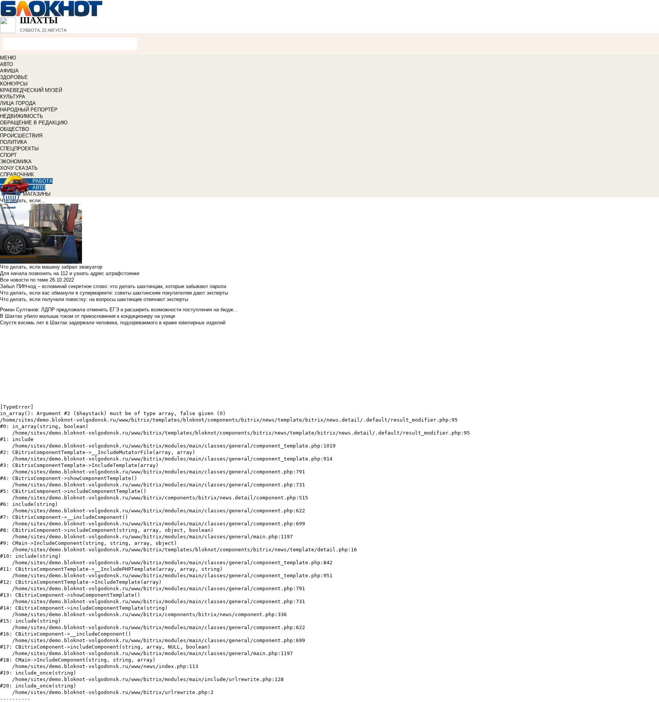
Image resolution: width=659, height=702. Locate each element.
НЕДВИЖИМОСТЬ (21, 116)
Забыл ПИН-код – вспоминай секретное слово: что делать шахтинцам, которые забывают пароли (113, 286)
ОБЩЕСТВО (14, 129)
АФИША (9, 71)
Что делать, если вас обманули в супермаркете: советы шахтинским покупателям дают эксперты (114, 293)
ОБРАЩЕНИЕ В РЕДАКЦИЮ (34, 123)
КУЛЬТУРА (12, 97)
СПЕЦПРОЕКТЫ (19, 148)
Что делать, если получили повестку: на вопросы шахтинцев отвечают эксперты (94, 299)
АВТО (6, 64)
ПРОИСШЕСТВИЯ (21, 135)
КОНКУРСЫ (14, 84)
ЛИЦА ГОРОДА (18, 103)
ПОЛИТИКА (13, 142)
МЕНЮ (8, 58)
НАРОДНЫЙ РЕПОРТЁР (29, 110)
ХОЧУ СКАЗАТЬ (19, 168)
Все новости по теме (24, 280)
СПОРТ (8, 155)
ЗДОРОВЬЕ (14, 77)
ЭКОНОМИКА (16, 161)
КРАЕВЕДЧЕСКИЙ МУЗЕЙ (31, 90)
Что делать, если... (22, 200)
